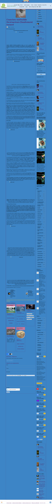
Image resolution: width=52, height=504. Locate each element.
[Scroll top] (50, 502)
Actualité (41, 207)
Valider (41, 74)
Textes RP (42, 97)
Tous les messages (39, 383)
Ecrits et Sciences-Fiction (41, 86)
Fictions (41, 197)
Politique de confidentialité (35, 502)
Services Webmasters (41, 342)
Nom (7, 364)
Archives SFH (41, 221)
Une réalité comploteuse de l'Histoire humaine (41, 38)
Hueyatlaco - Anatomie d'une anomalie (10, 314)
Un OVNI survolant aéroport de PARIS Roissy (42, 478)
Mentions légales (9, 502)
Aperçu (25, 375)
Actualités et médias (41, 332)
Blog (19, 5)
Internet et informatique (41, 345)
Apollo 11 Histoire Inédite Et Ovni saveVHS (41, 494)
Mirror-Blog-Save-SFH (33, 6)
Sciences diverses (41, 320)
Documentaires (41, 251)
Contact (35, 5)
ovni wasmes (41, 488)
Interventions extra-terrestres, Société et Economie (41, 26)
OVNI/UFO (21, 305)
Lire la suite (43, 278)
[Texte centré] (15, 375)
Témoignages (41, 266)
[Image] (19, 375)
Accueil (15, 5)
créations (41, 327)
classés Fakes (41, 215)
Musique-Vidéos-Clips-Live (41, 243)
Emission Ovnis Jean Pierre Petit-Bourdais (42, 481)
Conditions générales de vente (26, 502)
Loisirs (41, 336)
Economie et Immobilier (41, 350)
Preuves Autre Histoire (41, 191)
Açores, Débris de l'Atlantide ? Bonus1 (42, 476)
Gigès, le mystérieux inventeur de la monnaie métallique (20, 340)
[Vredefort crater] (20, 140)
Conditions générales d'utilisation (16, 502)
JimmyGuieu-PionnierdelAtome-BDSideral (42, 498)
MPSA (40, 6)
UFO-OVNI (41, 318)
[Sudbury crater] (20, 190)
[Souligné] (9, 375)
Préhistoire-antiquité (41, 227)
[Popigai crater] (20, 268)
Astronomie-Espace (41, 235)
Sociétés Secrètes (41, 255)
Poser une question (10, 360)
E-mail (7, 368)
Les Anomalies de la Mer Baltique (42, 32)
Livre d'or (44, 5)
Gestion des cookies (42, 502)
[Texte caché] (17, 375)
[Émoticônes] (22, 375)
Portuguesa (40, 18)
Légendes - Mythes (41, 262)
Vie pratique (41, 338)
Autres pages (27, 5)
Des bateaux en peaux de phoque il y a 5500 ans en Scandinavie (10, 336)
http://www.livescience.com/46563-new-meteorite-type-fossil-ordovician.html (23, 285)
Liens (32, 5)
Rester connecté (40, 70)
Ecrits (21, 5)
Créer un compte (38, 72)
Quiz (27, 6)
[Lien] (16, 375)
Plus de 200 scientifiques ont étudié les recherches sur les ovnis (20, 313)
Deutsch (39, 14)
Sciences (41, 193)
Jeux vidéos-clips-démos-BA (41, 246)
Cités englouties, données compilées (42, 49)
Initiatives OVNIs (41, 213)
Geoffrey (40, 279)
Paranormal (41, 195)
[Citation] (14, 375)
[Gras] (7, 375)
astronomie (8, 301)
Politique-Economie (41, 199)
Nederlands (40, 16)
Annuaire (40, 5)
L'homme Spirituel (41, 253)
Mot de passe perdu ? (43, 72)
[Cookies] (2, 502)
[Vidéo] (20, 375)
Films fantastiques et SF (41, 249)
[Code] (21, 375)
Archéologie (11, 305)
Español (39, 10)
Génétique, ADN (41, 257)
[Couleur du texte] (12, 375)
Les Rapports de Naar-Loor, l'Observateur (41, 103)
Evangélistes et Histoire (42, 44)
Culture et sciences (41, 334)
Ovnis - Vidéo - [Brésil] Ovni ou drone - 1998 (41, 491)
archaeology (41, 264)
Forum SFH (22, 6)
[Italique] (8, 375)
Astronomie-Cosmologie (41, 323)
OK (44, 356)
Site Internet (8, 371)
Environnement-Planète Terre (41, 224)
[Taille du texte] (11, 375)
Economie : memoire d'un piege (41, 205)
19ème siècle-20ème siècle (41, 233)
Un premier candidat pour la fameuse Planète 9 (30, 311)
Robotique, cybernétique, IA (41, 240)
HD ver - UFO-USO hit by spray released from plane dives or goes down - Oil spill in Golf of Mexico (42, 485)
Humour (41, 219)
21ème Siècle (41, 237)
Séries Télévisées (41, 209)
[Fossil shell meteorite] (20, 72)
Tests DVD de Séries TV (41, 260)
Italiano (39, 12)
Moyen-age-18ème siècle (41, 230)
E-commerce (41, 347)
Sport (41, 340)
